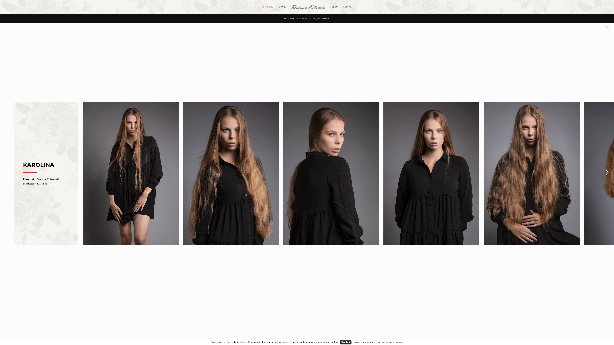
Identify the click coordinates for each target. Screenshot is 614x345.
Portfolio (267, 7)
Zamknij (346, 342)
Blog (335, 7)
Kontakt (348, 7)
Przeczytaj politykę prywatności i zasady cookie (378, 342)
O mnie (282, 7)
